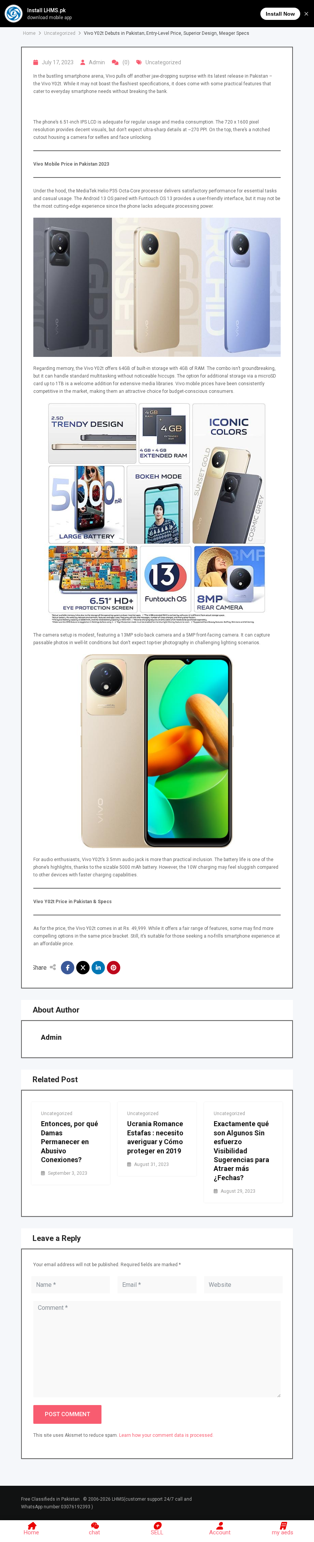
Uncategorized (163, 62)
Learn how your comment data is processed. (166, 1435)
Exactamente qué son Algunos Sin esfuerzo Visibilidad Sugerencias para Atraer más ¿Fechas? (241, 1150)
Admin (97, 62)
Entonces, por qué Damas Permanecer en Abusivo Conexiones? (69, 1142)
